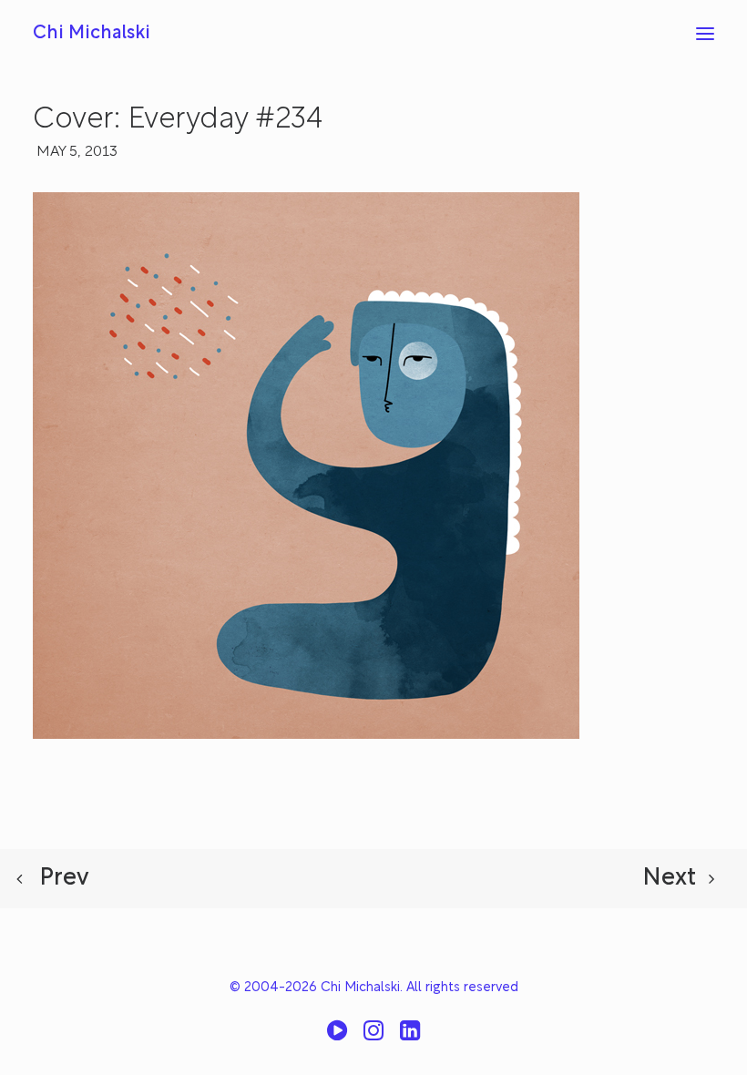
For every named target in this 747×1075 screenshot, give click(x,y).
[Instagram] (373, 1037)
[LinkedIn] (410, 1037)
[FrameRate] (337, 1037)
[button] (705, 33)
